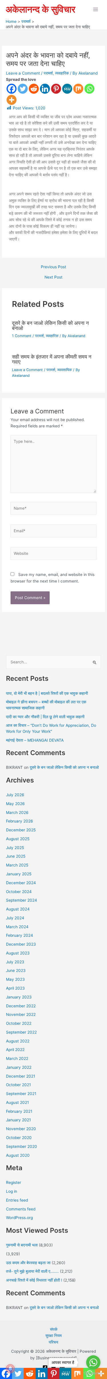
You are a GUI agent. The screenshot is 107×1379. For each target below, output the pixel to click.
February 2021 (19, 1111)
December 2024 (21, 882)
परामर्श (48, 73)
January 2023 (19, 997)
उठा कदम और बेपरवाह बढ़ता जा (28, 1262)
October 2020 (19, 1137)
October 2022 (18, 1023)
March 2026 (17, 812)
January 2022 (18, 1067)
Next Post (53, 277)
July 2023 (15, 962)
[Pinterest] (56, 89)
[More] (12, 100)
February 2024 (19, 935)
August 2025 (17, 838)
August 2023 (18, 953)
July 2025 (15, 847)
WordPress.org (19, 1217)
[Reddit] (34, 89)
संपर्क (53, 1329)
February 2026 (19, 821)
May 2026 (15, 803)
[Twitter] (23, 89)
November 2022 (21, 1014)
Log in (11, 1191)
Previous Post (53, 267)
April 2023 (15, 988)
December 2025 (21, 830)
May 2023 (15, 979)
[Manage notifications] (10, 1368)
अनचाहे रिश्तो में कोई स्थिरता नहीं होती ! (34, 1280)
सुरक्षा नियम (53, 1335)
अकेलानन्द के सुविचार (40, 9)
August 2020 (18, 1155)
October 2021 (18, 1084)
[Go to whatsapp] (93, 1362)
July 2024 (15, 918)
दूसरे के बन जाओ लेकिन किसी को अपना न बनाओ (50, 325)
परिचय (53, 1342)
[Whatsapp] (89, 89)
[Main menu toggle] (96, 9)
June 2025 (15, 856)
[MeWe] (67, 89)
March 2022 (17, 1058)
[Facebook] (12, 89)
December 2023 (21, 944)
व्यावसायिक (64, 370)
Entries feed (17, 1200)
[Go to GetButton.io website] (93, 1373)
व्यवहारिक (62, 73)
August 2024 (18, 909)
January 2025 (18, 874)
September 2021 (21, 1093)
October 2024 (19, 891)
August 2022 (17, 1041)
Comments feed (20, 1209)
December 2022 (21, 1006)
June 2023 (16, 970)
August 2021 (17, 1102)
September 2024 (21, 900)
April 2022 (15, 1049)
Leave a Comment (23, 73)
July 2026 (15, 794)
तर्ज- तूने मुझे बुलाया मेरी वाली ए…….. (32, 1271)
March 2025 (17, 865)
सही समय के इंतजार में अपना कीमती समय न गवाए (51, 359)
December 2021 (20, 1076)
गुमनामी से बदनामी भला (22, 1245)
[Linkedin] (45, 89)
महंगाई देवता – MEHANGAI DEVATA (35, 740)
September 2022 (21, 1032)
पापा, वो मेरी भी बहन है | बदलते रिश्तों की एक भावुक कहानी (47, 693)
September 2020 (21, 1146)
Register (13, 1182)
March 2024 (17, 926)
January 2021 (18, 1120)
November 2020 (21, 1128)
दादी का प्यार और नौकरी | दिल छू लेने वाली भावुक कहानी (45, 716)
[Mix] (78, 89)
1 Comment (21, 336)
